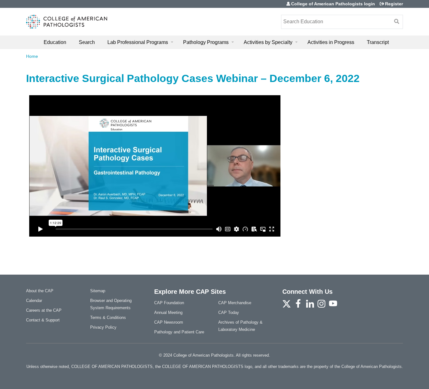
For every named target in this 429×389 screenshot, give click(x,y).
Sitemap (97, 290)
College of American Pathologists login (333, 4)
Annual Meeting (168, 312)
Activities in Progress (330, 42)
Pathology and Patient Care (179, 332)
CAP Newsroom (168, 322)
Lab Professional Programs (137, 42)
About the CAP (39, 290)
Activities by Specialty (268, 42)
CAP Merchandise (234, 302)
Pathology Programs (206, 42)
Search (87, 42)
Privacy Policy (103, 327)
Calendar (34, 300)
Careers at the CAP (44, 310)
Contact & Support (43, 320)
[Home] (66, 22)
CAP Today (228, 312)
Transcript (378, 42)
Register (394, 4)
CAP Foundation (169, 302)
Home (32, 56)
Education (55, 42)
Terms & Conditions (108, 317)
